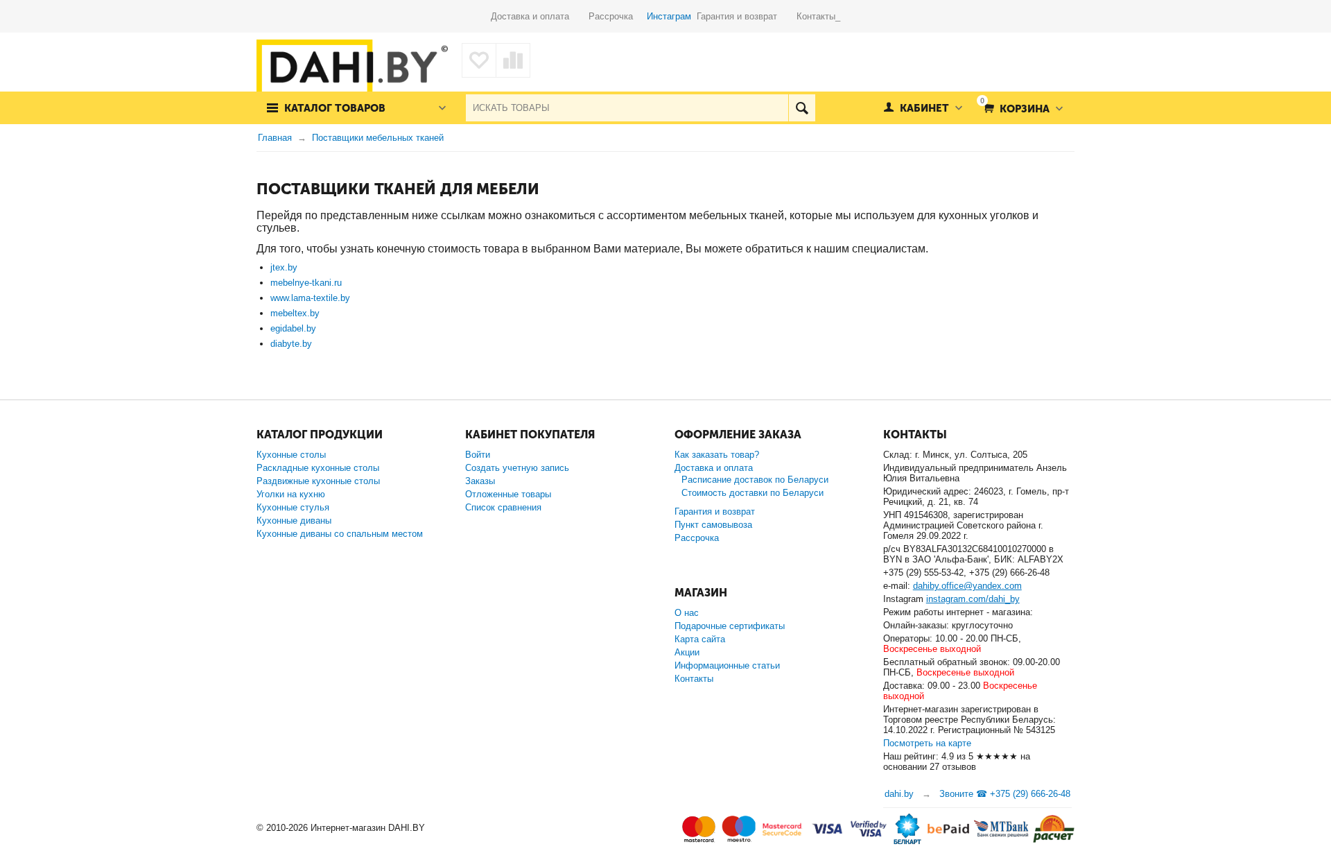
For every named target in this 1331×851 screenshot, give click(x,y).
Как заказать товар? (717, 454)
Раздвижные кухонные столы (318, 481)
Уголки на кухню (290, 494)
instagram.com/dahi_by (973, 599)
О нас (687, 613)
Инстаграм (669, 16)
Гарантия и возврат (747, 16)
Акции (687, 652)
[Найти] (801, 107)
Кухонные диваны (293, 520)
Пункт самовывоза (713, 524)
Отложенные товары (508, 494)
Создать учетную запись (517, 468)
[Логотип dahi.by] (352, 69)
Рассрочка (616, 16)
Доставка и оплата (540, 16)
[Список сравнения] (513, 60)
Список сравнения (503, 507)
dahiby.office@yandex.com (967, 586)
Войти (477, 454)
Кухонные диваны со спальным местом (339, 533)
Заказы (480, 481)
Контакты (694, 678)
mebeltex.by (295, 313)
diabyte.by (291, 343)
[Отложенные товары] (479, 60)
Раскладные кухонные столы (317, 468)
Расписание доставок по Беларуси (754, 479)
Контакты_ (818, 16)
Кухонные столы (291, 454)
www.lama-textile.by (310, 298)
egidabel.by (293, 328)
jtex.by (283, 267)
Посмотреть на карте (927, 743)
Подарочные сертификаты (730, 626)
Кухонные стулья (292, 507)
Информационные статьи (727, 665)
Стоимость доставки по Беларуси (752, 493)
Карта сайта (700, 639)
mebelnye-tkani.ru (306, 282)
